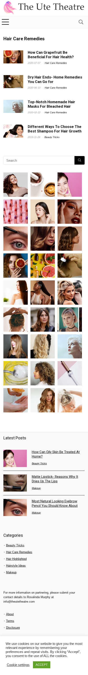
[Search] (81, 22)
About (10, 614)
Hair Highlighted (16, 559)
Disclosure (13, 627)
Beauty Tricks (52, 137)
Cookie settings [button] (18, 665)
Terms (10, 621)
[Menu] (5, 22)
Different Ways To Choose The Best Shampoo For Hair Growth (54, 129)
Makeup (36, 488)
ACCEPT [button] (42, 664)
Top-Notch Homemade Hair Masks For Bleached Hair (51, 104)
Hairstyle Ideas (16, 565)
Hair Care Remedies (56, 63)
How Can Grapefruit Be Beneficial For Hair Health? (51, 54)
